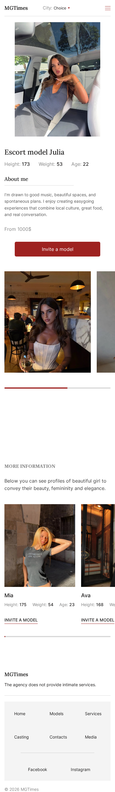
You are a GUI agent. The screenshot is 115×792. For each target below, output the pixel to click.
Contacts (58, 736)
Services (93, 713)
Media (91, 736)
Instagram (80, 769)
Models (56, 713)
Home (19, 713)
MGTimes (16, 7)
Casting (21, 736)
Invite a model (57, 249)
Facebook (37, 769)
